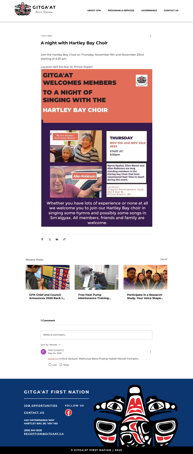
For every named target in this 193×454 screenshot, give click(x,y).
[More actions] (150, 36)
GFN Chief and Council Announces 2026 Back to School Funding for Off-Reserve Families (47, 296)
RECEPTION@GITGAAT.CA (44, 433)
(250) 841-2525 (33, 430)
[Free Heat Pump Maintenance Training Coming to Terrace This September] (97, 277)
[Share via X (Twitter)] (49, 239)
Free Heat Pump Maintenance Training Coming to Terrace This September (94, 296)
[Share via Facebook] (42, 239)
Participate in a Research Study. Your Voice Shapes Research (144, 296)
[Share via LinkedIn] (56, 239)
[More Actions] (150, 352)
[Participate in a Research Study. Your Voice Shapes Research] (145, 277)
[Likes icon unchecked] (50, 365)
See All (163, 259)
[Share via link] (64, 239)
